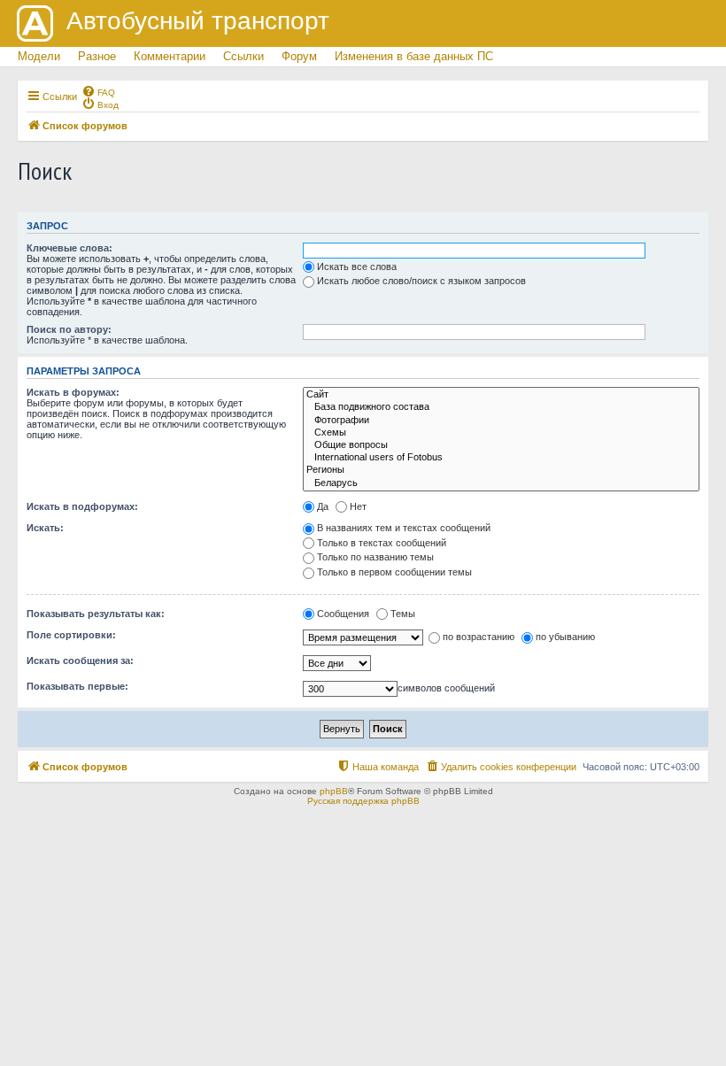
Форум (299, 56)
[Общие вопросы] (501, 445)
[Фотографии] (501, 420)
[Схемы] (501, 433)
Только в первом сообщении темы (394, 572)
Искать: (45, 527)
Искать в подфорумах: (82, 506)
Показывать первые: (77, 686)
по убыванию (565, 636)
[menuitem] (98, 91)
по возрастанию (478, 636)
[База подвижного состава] (501, 407)
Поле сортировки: (71, 635)
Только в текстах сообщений (381, 542)
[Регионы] (501, 470)
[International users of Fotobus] (501, 458)
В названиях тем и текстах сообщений (403, 527)
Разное (97, 56)
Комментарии (169, 56)
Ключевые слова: (69, 248)
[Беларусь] (501, 483)
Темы (402, 613)
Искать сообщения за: (80, 660)
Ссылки (243, 56)
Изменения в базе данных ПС (414, 56)
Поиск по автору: (69, 329)
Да (322, 506)
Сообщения (343, 613)
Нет (358, 506)
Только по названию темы (375, 557)
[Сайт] (501, 395)
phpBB (334, 791)
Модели (39, 56)
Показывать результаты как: (96, 613)
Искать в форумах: (73, 392)
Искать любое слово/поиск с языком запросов (421, 280)
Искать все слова (357, 266)
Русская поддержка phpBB (363, 801)
